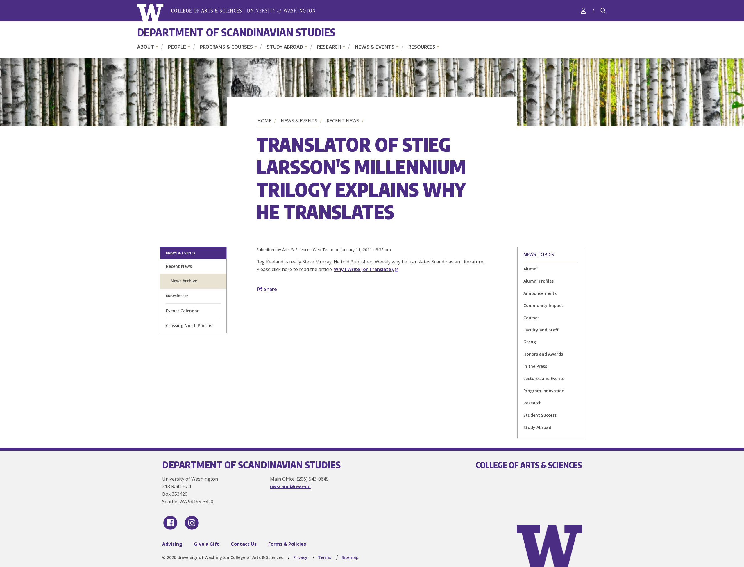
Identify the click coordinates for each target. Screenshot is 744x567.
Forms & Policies (287, 544)
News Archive (184, 281)
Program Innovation (543, 390)
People (177, 47)
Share (270, 289)
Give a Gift (206, 544)
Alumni (530, 269)
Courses (531, 317)
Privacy (300, 557)
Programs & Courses (226, 47)
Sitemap (350, 557)
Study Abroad (285, 47)
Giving (529, 342)
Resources (421, 47)
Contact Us (244, 544)
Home (264, 120)
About (145, 47)
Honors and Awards (543, 354)
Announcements (540, 293)
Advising (172, 544)
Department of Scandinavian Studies (236, 32)
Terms (324, 557)
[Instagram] (192, 523)
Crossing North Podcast (190, 325)
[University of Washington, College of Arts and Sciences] (226, 13)
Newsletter (177, 296)
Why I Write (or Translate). (364, 269)
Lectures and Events (543, 378)
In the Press (535, 366)
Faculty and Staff (540, 330)
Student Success (540, 415)
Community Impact (543, 305)
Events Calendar (182, 310)
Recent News (343, 120)
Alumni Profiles (538, 281)
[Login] (583, 10)
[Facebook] (170, 523)
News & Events (374, 47)
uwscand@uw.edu (290, 486)
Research (329, 47)
